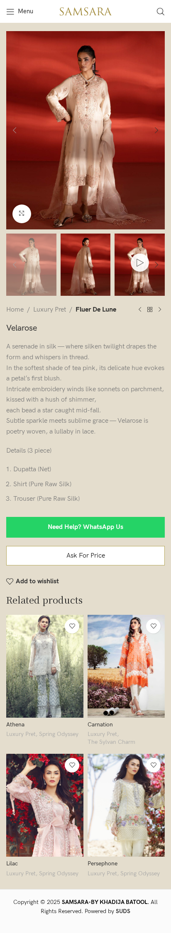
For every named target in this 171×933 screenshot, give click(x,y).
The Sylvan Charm (111, 742)
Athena (15, 724)
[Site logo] (85, 11)
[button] (14, 130)
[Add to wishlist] (72, 626)
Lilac (12, 863)
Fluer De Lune (96, 310)
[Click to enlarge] (21, 214)
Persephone (102, 863)
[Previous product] (140, 310)
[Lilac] (44, 805)
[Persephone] (126, 805)
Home (15, 310)
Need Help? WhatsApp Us (85, 527)
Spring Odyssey (58, 734)
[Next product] (160, 310)
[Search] (160, 11)
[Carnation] (126, 666)
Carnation (100, 724)
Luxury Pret (49, 310)
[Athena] (44, 666)
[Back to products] (150, 310)
